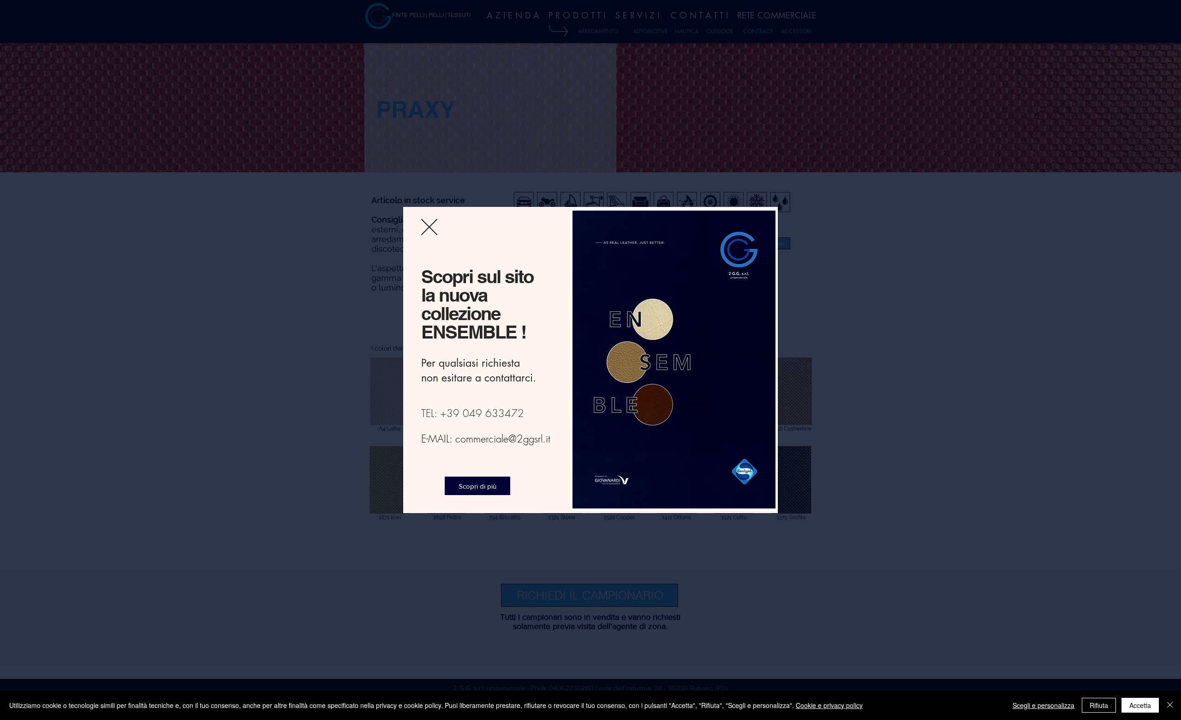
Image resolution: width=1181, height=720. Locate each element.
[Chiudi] (1169, 705)
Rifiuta (1099, 705)
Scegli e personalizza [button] (1043, 705)
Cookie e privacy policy (829, 705)
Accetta (1140, 705)
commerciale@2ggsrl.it (502, 439)
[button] (429, 227)
